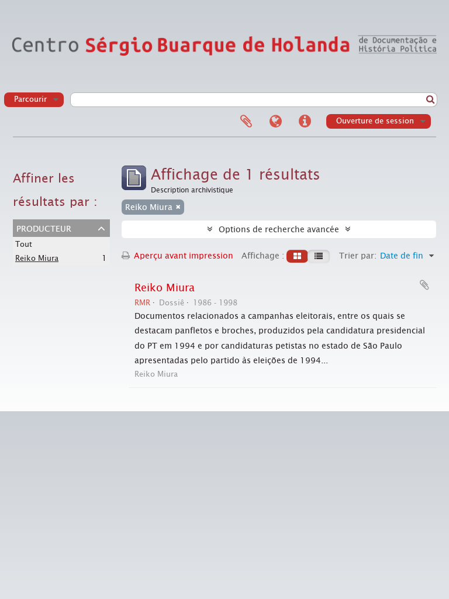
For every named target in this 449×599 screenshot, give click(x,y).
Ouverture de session (375, 120)
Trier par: (358, 255)
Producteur (43, 228)
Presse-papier (246, 121)
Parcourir (30, 99)
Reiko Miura (36, 258)
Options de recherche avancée (279, 229)
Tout (23, 244)
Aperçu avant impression (182, 255)
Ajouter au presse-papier (424, 285)
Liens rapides (304, 121)
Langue (275, 121)
